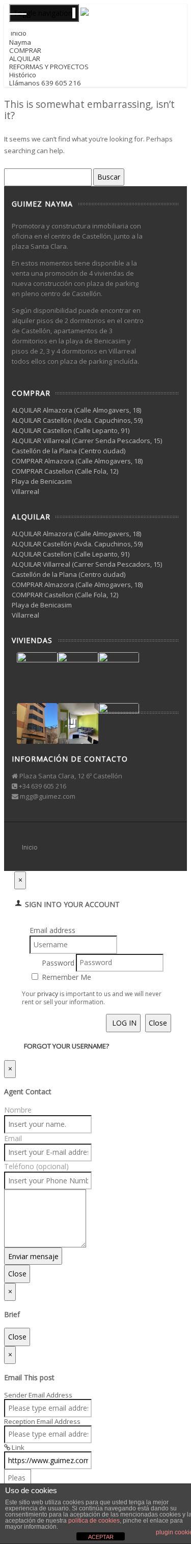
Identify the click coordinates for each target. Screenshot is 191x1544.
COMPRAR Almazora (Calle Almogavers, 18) (77, 460)
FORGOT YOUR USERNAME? (66, 1046)
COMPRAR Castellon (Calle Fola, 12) (65, 471)
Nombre (18, 1110)
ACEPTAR (101, 1537)
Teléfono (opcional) (36, 1166)
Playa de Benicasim (42, 481)
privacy (47, 993)
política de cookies (94, 1520)
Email (13, 1138)
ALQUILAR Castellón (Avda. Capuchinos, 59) (77, 420)
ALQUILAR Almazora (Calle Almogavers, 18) (76, 410)
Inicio (29, 847)
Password (58, 962)
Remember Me (65, 977)
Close (158, 1023)
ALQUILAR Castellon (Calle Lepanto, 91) (70, 430)
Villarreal (25, 491)
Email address (52, 930)
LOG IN (123, 1023)
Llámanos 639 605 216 (45, 83)
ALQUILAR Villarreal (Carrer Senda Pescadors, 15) (87, 440)
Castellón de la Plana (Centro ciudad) (68, 450)
